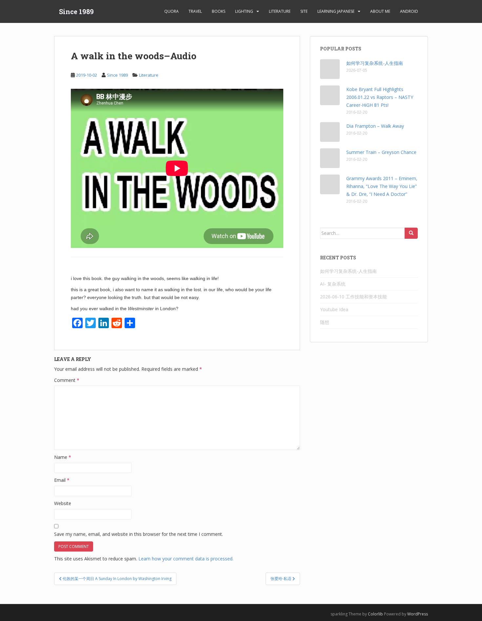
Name (62, 457)
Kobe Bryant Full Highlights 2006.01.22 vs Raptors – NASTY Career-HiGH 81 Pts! (379, 97)
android (409, 11)
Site (304, 11)
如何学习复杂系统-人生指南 (374, 63)
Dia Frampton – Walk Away (375, 126)
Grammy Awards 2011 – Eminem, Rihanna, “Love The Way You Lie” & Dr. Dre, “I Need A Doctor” (381, 186)
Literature (280, 11)
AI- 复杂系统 (333, 284)
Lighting (244, 11)
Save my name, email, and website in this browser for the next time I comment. (138, 534)
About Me (380, 11)
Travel (195, 11)
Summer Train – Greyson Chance (381, 152)
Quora (171, 11)
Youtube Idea (334, 309)
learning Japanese (335, 11)
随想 (324, 322)
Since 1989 (76, 11)
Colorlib (375, 614)
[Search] (411, 233)
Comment (66, 380)
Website (62, 503)
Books (218, 11)
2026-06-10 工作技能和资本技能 (353, 296)
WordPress (417, 614)
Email (62, 480)
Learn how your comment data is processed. (185, 558)
